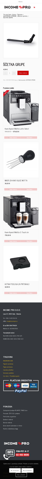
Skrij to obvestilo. (27, 470)
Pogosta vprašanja (8, 364)
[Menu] (27, 7)
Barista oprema (22, 80)
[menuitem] (20, 1)
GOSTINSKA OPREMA (30, 80)
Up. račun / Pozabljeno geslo (11, 376)
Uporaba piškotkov (8, 370)
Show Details (29, 138)
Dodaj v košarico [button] (13, 138)
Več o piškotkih (21, 475)
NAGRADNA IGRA (8, 360)
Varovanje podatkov (8, 373)
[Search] (23, 7)
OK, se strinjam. (15, 470)
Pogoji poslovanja (8, 367)
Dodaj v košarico (23, 73)
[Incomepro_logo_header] (17, 7)
